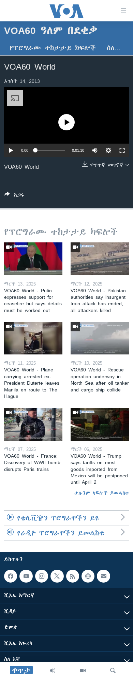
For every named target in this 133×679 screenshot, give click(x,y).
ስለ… (114, 48)
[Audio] (52, 670)
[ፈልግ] (113, 670)
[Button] (14, 196)
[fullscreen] (122, 150)
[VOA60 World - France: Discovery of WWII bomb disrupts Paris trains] (33, 424)
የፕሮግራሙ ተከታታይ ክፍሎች (53, 48)
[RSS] (72, 576)
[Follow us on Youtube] (25, 576)
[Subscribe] (103, 576)
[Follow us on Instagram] (41, 576)
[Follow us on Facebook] (10, 576)
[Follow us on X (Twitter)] (56, 576)
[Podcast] (88, 576)
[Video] (83, 670)
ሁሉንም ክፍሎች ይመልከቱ (101, 493)
